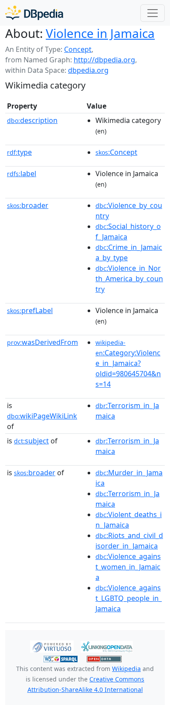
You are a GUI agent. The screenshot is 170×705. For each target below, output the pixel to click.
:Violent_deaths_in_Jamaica (128, 520)
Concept (78, 49)
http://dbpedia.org (104, 60)
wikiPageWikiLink (42, 416)
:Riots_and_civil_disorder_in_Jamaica (129, 541)
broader (27, 205)
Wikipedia (126, 668)
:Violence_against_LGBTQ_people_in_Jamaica (128, 598)
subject (31, 441)
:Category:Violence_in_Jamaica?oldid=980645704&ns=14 (128, 363)
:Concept (116, 152)
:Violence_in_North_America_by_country (129, 278)
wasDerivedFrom (42, 342)
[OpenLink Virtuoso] (52, 646)
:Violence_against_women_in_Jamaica (128, 567)
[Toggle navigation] (152, 13)
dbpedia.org (88, 70)
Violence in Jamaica (100, 33)
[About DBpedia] (34, 12)
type (19, 152)
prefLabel (30, 310)
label (21, 173)
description (32, 120)
